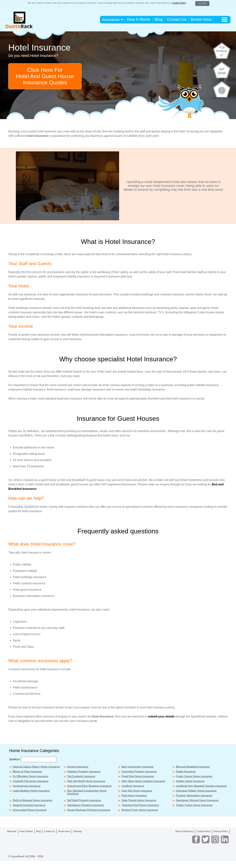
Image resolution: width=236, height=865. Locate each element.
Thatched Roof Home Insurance (140, 805)
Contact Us (176, 19)
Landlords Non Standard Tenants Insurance (201, 785)
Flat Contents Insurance (81, 776)
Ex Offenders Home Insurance (30, 776)
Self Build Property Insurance (84, 800)
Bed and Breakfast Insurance (193, 766)
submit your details (161, 716)
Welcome (11, 831)
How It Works (138, 19)
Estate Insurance (186, 771)
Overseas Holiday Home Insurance (196, 790)
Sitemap (77, 831)
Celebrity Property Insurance (83, 771)
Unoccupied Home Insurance (30, 809)
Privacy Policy (221, 831)
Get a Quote (177, 859)
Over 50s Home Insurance (137, 790)
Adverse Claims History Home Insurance (36, 766)
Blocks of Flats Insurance (27, 771)
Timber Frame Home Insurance (194, 805)
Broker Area (201, 19)
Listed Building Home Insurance (31, 790)
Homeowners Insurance (27, 785)
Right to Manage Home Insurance (32, 800)
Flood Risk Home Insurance (138, 776)
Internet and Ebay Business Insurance (89, 785)
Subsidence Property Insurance (85, 805)
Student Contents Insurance (29, 805)
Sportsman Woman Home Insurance (197, 800)
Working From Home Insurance (140, 809)
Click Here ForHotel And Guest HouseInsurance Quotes (45, 76)
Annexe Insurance (77, 766)
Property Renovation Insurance (194, 795)
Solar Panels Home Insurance (139, 800)
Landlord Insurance (133, 785)
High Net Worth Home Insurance (86, 781)
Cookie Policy (179, 3)
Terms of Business (184, 831)
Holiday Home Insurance (190, 781)
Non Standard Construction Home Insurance (87, 792)
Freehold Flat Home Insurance (30, 781)
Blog (159, 19)
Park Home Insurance (134, 795)
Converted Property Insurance (139, 771)
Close (202, 3)
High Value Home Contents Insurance (143, 781)
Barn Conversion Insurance (137, 766)
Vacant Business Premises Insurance (88, 809)
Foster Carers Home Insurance (194, 776)
